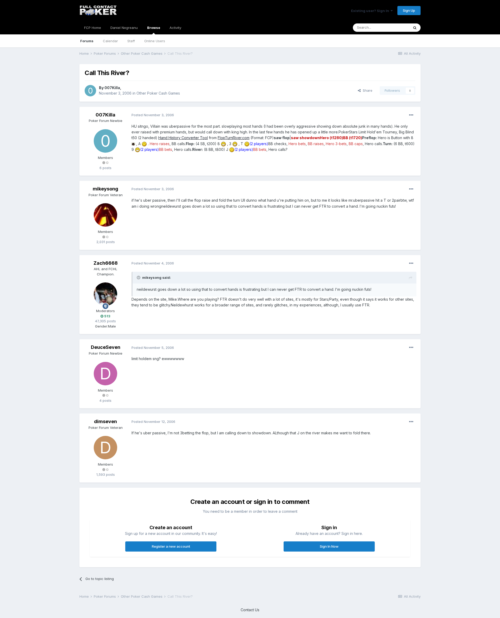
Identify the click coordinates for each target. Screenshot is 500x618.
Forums (86, 41)
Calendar (110, 41)
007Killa (112, 87)
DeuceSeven (105, 347)
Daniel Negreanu (124, 28)
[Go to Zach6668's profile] (105, 294)
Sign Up (409, 10)
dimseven (105, 421)
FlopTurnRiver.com (233, 137)
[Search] (415, 27)
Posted (153, 115)
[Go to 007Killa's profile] (90, 90)
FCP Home (92, 28)
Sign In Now (329, 546)
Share (366, 90)
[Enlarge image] (133, 143)
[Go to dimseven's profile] (105, 447)
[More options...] (411, 115)
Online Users (154, 41)
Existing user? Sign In (371, 11)
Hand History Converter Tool (183, 137)
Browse (153, 28)
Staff (131, 41)
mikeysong (105, 188)
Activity (175, 28)
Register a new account (171, 546)
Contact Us (250, 610)
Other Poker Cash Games (158, 93)
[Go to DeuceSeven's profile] (105, 373)
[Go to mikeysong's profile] (105, 215)
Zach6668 (105, 263)
